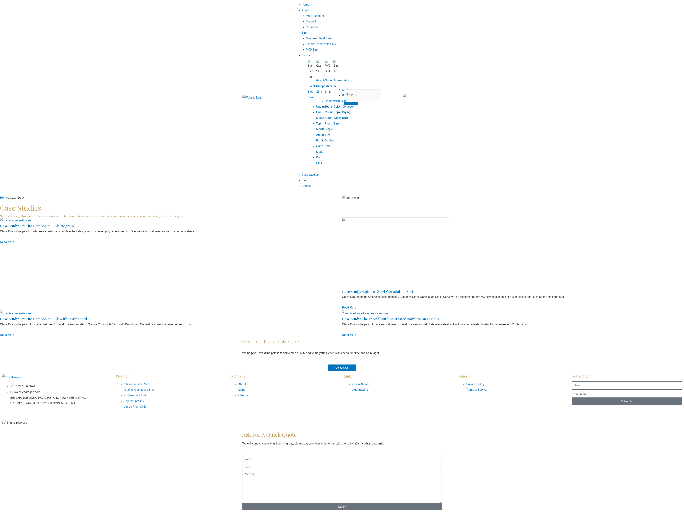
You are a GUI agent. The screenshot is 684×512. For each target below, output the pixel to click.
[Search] (351, 103)
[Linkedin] (357, 421)
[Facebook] (348, 421)
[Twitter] (367, 421)
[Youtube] (377, 421)
